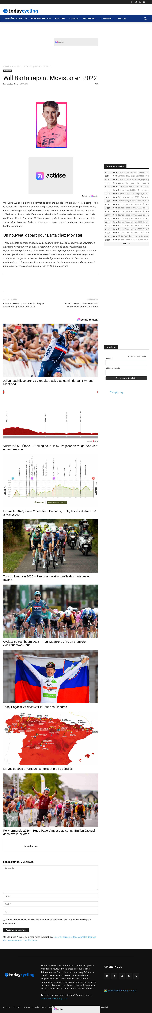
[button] (145, 18)
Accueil (6, 66)
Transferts (16, 66)
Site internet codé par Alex (122, 990)
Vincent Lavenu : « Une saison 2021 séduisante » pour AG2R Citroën (81, 305)
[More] (40, 91)
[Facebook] (131, 2)
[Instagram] (136, 2)
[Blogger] (107, 976)
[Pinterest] (20, 91)
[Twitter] (144, 2)
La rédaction (12, 84)
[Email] (34, 91)
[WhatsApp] (27, 91)
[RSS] (140, 2)
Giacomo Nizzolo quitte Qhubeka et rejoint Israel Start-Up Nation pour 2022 (24, 305)
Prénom (109, 359)
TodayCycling (116, 392)
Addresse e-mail (113, 368)
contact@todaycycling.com (54, 998)
